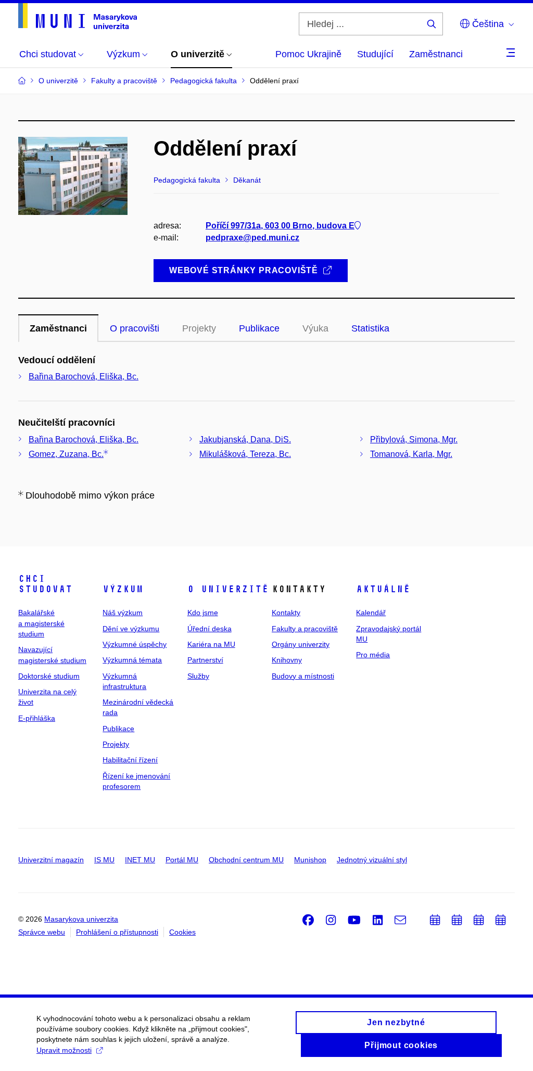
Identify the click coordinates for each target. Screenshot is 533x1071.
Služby (198, 676)
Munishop (310, 860)
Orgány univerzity (300, 644)
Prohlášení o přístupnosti (117, 932)
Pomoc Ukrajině (308, 54)
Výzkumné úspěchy (135, 644)
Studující (375, 54)
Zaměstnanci (436, 54)
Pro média (373, 655)
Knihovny (287, 660)
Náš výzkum (123, 612)
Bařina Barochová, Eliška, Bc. (83, 376)
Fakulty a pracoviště (305, 628)
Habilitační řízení (130, 760)
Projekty (116, 744)
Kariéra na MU (211, 644)
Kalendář (371, 612)
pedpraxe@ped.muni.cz (252, 237)
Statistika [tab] (370, 328)
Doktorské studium (49, 676)
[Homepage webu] (77, 16)
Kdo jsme (202, 612)
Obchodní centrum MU (246, 860)
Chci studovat (45, 584)
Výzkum (123, 589)
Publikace (118, 728)
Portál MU (182, 860)
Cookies (182, 932)
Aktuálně (383, 589)
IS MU (104, 860)
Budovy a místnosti (303, 676)
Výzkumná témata (132, 660)
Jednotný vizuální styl (372, 860)
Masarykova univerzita (81, 919)
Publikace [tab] (259, 328)
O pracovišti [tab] (134, 328)
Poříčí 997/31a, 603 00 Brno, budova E (280, 225)
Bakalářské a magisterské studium (41, 623)
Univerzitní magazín (51, 860)
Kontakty (286, 612)
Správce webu (41, 932)
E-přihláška (36, 718)
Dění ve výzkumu (131, 628)
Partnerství (205, 660)
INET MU (140, 860)
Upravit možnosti (64, 1050)
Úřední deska (209, 628)
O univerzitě (228, 589)
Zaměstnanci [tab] (58, 328)
